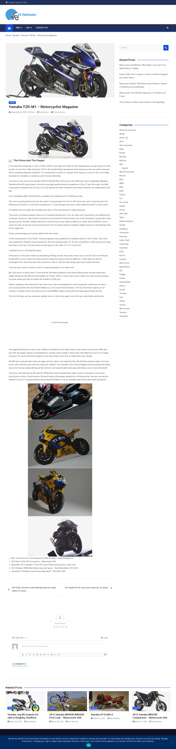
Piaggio (122, 274)
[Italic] (26, 654)
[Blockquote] (44, 654)
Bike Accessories (126, 172)
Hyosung (123, 236)
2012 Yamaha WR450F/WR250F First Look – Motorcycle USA (66, 716)
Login (105, 638)
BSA (121, 187)
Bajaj (121, 149)
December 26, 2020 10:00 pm (23, 112)
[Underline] (30, 654)
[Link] (51, 654)
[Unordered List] (41, 654)
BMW (121, 183)
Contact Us (42, 28)
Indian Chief (124, 240)
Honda (122, 225)
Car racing (123, 202)
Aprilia (122, 134)
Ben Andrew (44, 112)
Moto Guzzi (124, 263)
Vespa (122, 301)
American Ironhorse (127, 130)
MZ (120, 270)
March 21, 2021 (99, 718)
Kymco (122, 255)
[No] (172, 742)
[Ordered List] (37, 654)
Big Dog (122, 160)
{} (55, 654)
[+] (58, 654)
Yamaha (12, 103)
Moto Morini (124, 267)
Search (166, 47)
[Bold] (23, 654)
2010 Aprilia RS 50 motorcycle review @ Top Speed (86, 587)
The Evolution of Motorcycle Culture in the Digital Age (142, 102)
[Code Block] (48, 654)
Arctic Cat (123, 138)
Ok (88, 745)
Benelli (122, 153)
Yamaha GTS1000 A (102, 714)
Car (28, 28)
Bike (18, 28)
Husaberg (123, 229)
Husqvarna (123, 232)
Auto (121, 141)
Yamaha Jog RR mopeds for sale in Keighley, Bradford (23, 716)
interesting (123, 244)
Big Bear (122, 156)
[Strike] (33, 654)
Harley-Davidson (126, 221)
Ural (121, 297)
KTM (121, 251)
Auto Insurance (125, 145)
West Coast (124, 308)
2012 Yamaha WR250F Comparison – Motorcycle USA (150, 716)
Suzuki (122, 289)
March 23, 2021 (16, 722)
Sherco (122, 286)
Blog (121, 179)
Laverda (122, 259)
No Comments (59, 112)
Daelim (122, 206)
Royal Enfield (124, 282)
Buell (121, 191)
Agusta (125, 168)
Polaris (122, 278)
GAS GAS (123, 213)
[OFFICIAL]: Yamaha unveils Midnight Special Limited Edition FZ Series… (34, 589)
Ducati (122, 210)
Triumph (122, 293)
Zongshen (123, 316)
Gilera (121, 217)
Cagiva (122, 194)
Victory (122, 305)
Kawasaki (123, 248)
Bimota (122, 176)
